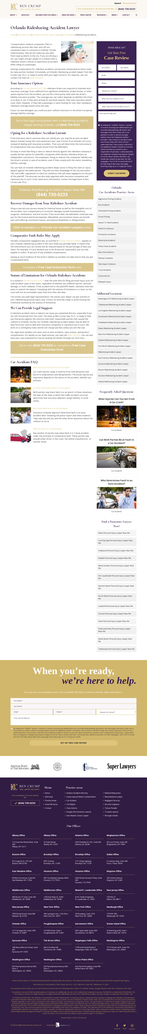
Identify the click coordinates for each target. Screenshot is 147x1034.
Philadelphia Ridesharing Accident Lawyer (115, 322)
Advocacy (25, 15)
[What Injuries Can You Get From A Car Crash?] (21, 374)
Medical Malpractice (113, 793)
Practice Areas (50, 800)
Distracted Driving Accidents (109, 211)
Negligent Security (112, 800)
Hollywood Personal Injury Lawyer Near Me (115, 550)
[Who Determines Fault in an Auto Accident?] (21, 415)
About (12, 15)
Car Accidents (68, 34)
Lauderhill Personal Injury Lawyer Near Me (115, 606)
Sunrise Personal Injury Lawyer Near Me (114, 613)
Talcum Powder (111, 808)
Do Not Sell (82, 1018)
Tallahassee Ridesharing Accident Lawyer (114, 304)
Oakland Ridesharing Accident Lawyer (113, 340)
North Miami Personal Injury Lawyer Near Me (115, 597)
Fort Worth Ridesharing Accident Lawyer (114, 346)
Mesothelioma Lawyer (114, 797)
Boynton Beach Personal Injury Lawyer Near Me (116, 587)
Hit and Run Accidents (107, 234)
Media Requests (129, 3)
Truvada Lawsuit (111, 812)
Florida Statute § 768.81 (70, 241)
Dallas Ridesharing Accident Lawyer (112, 328)
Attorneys (49, 797)
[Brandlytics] (63, 1025)
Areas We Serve (68, 15)
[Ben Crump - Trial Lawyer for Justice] (26, 6)
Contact (126, 15)
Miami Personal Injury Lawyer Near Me (114, 533)
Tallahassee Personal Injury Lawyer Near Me (116, 649)
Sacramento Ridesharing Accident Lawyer (114, 316)
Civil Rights (71, 804)
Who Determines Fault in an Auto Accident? (50, 408)
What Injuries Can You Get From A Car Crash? (51, 367)
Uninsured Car (104, 276)
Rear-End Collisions (106, 252)
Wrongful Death (111, 815)
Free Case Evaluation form (56, 267)
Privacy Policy (65, 1018)
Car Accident (71, 800)
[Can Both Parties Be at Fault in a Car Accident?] (21, 395)
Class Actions (72, 808)
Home (13, 34)
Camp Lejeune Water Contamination (81, 797)
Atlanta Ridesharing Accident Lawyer (113, 381)
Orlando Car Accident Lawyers (62, 227)
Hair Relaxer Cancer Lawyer (78, 815)
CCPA (74, 1018)
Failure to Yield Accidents (108, 222)
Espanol (118, 3)
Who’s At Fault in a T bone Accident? (47, 429)
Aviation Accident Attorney (77, 793)
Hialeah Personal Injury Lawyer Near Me (114, 558)
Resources (101, 15)
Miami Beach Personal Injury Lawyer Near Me (115, 640)
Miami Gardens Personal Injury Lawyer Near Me (116, 566)
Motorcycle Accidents (106, 240)
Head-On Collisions (106, 228)
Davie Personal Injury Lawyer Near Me (113, 621)
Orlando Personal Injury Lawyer (46, 34)
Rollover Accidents (105, 258)
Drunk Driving (104, 216)
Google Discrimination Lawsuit (79, 812)
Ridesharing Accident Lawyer (109, 352)
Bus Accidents (103, 205)
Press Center (85, 15)
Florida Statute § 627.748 (34, 88)
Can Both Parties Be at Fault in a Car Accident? (51, 388)
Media (114, 15)
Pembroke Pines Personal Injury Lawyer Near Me (114, 630)
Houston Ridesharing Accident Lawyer (113, 375)
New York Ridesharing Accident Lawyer (114, 334)
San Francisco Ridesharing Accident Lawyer (115, 358)
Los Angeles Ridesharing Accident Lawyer (115, 310)
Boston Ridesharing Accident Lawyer (113, 370)
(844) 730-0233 (126, 8)
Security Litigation (112, 804)
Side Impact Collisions (107, 264)
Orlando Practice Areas (45, 15)
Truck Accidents (104, 270)
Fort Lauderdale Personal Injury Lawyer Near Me (116, 577)
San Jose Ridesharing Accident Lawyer (113, 364)
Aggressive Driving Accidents (109, 199)
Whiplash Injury (104, 282)
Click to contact (24, 227)
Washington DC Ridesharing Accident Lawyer (116, 299)
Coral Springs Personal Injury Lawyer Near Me (115, 541)
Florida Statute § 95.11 (33, 280)
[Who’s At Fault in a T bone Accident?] (21, 436)
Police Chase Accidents (107, 246)
